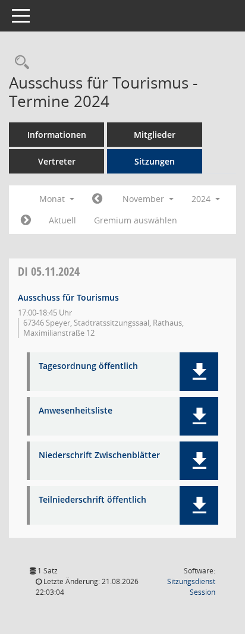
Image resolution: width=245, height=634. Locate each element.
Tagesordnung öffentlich (88, 366)
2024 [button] (202, 198)
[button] (199, 371)
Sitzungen (154, 161)
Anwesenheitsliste (75, 411)
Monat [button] (53, 198)
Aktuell (62, 220)
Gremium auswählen (135, 220)
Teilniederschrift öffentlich (92, 500)
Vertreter (57, 161)
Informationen (56, 134)
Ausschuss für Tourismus (68, 297)
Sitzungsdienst (191, 586)
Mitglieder (154, 134)
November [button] (144, 198)
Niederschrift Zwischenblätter (99, 455)
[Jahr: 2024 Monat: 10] (97, 199)
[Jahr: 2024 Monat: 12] (26, 220)
